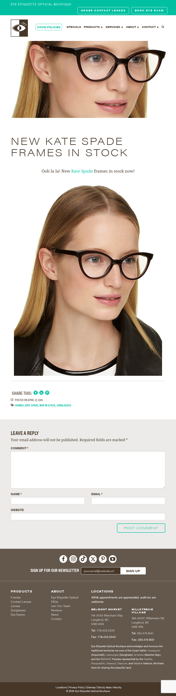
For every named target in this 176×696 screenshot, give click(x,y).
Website (17, 510)
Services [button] (113, 27)
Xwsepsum (154, 650)
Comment (19, 448)
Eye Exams (18, 614)
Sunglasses (18, 610)
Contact (56, 618)
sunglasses (64, 405)
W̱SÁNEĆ (105, 659)
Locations (61, 687)
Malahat (138, 663)
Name (16, 494)
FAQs (54, 601)
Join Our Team (60, 606)
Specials (74, 27)
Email (96, 494)
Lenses (15, 606)
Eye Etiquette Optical (64, 597)
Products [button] (92, 27)
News (55, 614)
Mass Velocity (113, 687)
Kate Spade (82, 171)
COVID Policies (49, 27)
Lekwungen (112, 654)
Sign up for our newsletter (54, 570)
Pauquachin (98, 663)
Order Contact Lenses (103, 10)
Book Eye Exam (149, 10)
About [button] (131, 27)
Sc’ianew (139, 654)
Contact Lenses (21, 601)
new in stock (47, 405)
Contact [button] (149, 27)
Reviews (56, 610)
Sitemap (91, 687)
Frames (19, 405)
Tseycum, (122, 663)
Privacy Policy (77, 687)
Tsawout (111, 663)
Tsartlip (148, 659)
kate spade (31, 405)
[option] (88, 79)
